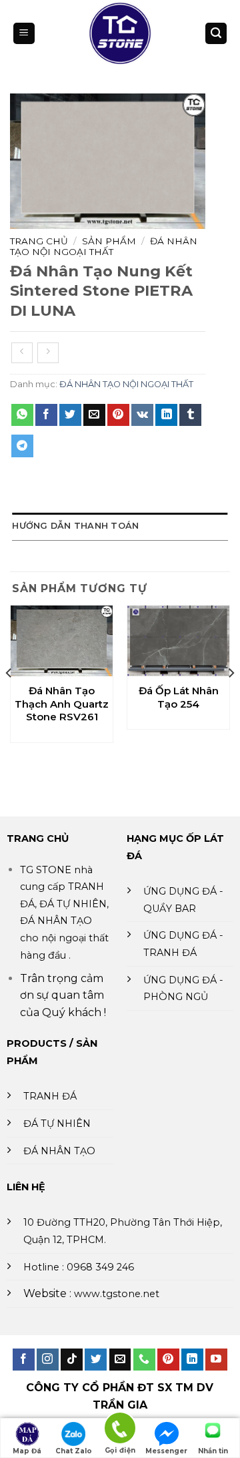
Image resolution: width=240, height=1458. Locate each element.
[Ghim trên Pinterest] (118, 415)
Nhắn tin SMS (213, 1452)
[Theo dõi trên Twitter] (96, 1360)
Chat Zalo (73, 1451)
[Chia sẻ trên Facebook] (46, 415)
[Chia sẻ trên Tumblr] (190, 415)
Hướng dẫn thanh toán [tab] (75, 526)
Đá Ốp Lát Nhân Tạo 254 (179, 697)
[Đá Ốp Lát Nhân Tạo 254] (178, 640)
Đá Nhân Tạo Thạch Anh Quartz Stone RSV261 (62, 703)
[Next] (230, 699)
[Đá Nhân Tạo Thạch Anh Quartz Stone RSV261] (62, 640)
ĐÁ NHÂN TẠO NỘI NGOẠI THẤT (103, 246)
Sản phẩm (109, 241)
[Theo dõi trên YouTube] (216, 1360)
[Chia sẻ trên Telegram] (22, 446)
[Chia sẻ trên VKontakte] (142, 415)
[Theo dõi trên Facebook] (24, 1360)
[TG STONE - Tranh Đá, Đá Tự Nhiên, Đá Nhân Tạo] (120, 33)
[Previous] (9, 699)
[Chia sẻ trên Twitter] (70, 415)
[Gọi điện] (120, 1430)
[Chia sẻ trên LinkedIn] (166, 415)
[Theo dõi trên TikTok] (72, 1360)
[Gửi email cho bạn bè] (94, 415)
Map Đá (27, 1451)
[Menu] (24, 34)
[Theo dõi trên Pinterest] (168, 1360)
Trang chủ (39, 241)
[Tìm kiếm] (216, 34)
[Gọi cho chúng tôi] (144, 1360)
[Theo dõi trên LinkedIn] (192, 1360)
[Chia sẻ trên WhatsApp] (22, 415)
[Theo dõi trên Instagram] (48, 1360)
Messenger (166, 1451)
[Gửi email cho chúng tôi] (120, 1360)
